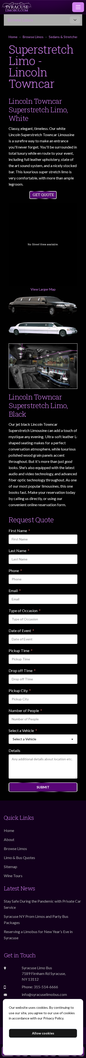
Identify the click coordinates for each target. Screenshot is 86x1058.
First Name (19, 531)
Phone (15, 570)
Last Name (19, 551)
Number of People (25, 710)
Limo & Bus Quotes (19, 857)
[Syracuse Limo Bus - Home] (36, 7)
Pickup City (20, 690)
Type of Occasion (25, 610)
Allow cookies (43, 1033)
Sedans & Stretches (64, 37)
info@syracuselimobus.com (44, 994)
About (9, 839)
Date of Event (21, 630)
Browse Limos (33, 37)
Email (15, 590)
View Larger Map (43, 289)
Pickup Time (20, 650)
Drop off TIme (22, 670)
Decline (43, 1045)
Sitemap (10, 866)
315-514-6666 (46, 986)
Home (13, 37)
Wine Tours (13, 875)
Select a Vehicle (23, 730)
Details (14, 750)
